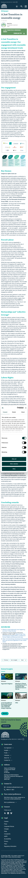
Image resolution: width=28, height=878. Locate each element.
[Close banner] (25, 407)
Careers (6, 821)
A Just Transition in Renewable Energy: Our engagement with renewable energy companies (6, 705)
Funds (5, 752)
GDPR (5, 836)
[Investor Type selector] (17, 6)
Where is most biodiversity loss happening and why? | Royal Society (13, 630)
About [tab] (23, 412)
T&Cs (5, 843)
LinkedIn (8, 813)
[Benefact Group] (4, 2)
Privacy (6, 841)
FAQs (5, 831)
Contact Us (6, 725)
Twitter (5, 813)
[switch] (24, 443)
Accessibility (7, 839)
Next (22, 660)
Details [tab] (14, 412)
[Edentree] (4, 6)
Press (5, 824)
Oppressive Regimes (6, 684)
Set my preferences (9, 802)
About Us (6, 757)
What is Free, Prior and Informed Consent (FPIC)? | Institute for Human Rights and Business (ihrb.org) (14, 635)
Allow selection (14, 463)
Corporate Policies (9, 826)
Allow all (14, 459)
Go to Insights (14, 660)
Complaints (7, 834)
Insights (6, 750)
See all (5, 713)
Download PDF (18, 33)
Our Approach (7, 747)
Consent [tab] (5, 412)
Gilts (16, 703)
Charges (6, 829)
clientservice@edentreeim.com (14, 787)
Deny (14, 468)
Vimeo (11, 813)
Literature (6, 755)
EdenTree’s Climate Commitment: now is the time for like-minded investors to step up (21, 686)
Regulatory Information (10, 846)
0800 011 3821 (10, 789)
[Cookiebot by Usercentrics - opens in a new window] (18, 408)
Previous (6, 660)
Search (21, 6)
